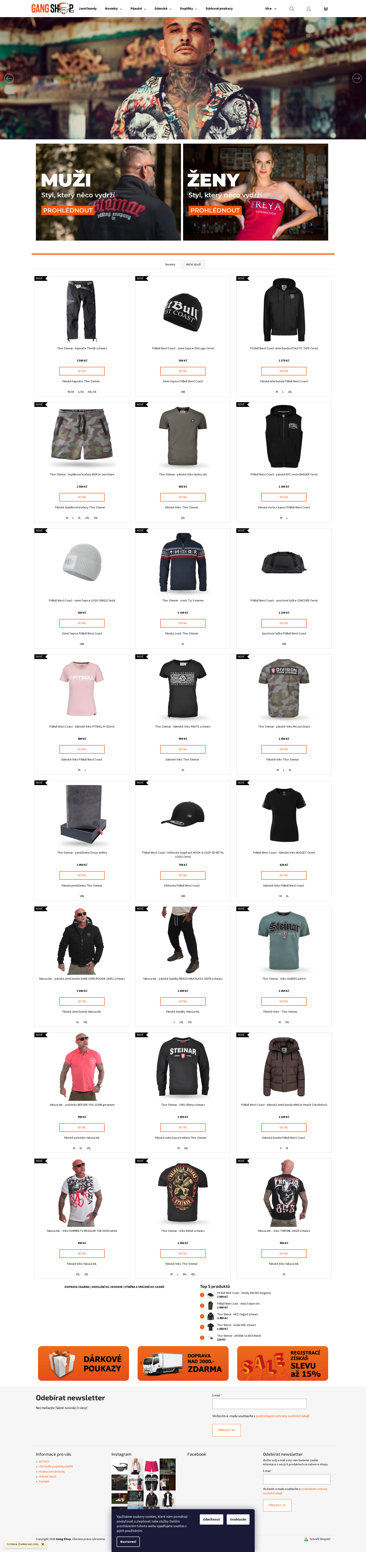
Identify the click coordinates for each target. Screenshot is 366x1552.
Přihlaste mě (183, 808)
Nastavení (128, 1541)
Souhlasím (238, 1519)
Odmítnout (211, 1519)
